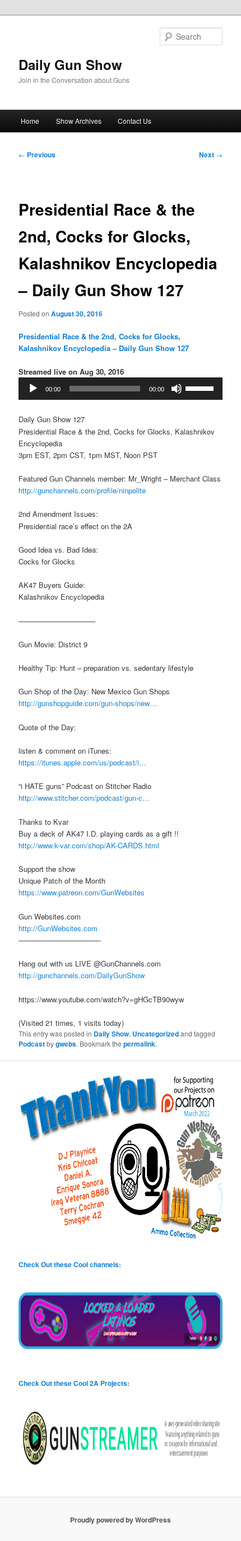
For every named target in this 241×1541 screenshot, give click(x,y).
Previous (36, 155)
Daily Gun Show (70, 64)
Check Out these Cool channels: (69, 1264)
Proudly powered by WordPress (120, 1520)
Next (211, 155)
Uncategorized (155, 1034)
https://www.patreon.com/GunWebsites (81, 892)
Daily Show (111, 1034)
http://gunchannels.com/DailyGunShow (81, 975)
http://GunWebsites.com (58, 928)
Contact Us (134, 120)
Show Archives (78, 120)
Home (30, 120)
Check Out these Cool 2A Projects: (73, 1383)
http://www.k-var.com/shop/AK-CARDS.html (88, 845)
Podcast (31, 1044)
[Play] (33, 388)
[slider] (201, 387)
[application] (120, 388)
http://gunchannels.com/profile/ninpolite (82, 490)
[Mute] (176, 388)
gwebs (65, 1044)
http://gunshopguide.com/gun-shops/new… (87, 703)
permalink (139, 1044)
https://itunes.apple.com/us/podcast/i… (82, 762)
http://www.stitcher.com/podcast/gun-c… (84, 797)
